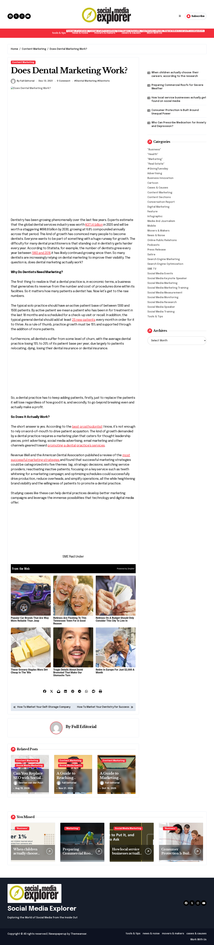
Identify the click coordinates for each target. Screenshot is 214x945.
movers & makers (106, 32)
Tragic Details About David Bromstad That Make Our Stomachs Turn (68, 672)
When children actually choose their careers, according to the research (175, 74)
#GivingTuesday (157, 168)
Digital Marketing (158, 207)
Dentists (104, 81)
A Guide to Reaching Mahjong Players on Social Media (71, 780)
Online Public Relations (162, 240)
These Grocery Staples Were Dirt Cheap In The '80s (29, 671)
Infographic (154, 216)
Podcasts (153, 245)
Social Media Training (161, 311)
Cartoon (152, 183)
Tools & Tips (155, 316)
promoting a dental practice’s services (76, 445)
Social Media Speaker (161, 307)
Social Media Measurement (165, 292)
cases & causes (133, 32)
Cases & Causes (157, 187)
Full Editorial (84, 726)
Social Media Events (71, 766)
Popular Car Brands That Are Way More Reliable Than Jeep (30, 619)
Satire (151, 254)
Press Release (156, 249)
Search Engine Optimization (165, 264)
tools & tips (60, 32)
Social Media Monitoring (162, 297)
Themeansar (78, 934)
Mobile (151, 226)
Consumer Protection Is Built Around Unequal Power (175, 112)
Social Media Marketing (29, 766)
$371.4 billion (94, 224)
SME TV (151, 269)
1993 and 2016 (41, 253)
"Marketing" (155, 159)
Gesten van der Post (31, 783)
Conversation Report (161, 202)
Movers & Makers (158, 230)
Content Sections (159, 197)
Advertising (154, 173)
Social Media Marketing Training (167, 288)
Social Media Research (162, 302)
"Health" (152, 154)
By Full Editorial (25, 81)
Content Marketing (23, 62)
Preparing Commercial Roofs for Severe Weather (177, 87)
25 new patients (83, 320)
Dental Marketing (86, 81)
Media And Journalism (161, 221)
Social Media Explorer (42, 909)
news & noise (81, 32)
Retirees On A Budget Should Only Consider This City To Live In (115, 619)
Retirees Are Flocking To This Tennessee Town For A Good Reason (69, 620)
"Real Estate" (156, 164)
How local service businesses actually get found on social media (178, 99)
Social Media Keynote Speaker (167, 278)
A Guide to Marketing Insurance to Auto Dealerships (115, 780)
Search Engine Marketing (163, 259)
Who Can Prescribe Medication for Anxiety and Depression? (178, 124)
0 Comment (63, 81)
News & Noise (156, 235)
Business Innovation (160, 178)
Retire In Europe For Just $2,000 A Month (115, 671)
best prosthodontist (87, 426)
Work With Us (154, 33)
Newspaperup (57, 934)
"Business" (154, 149)
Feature (152, 211)
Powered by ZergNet (125, 569)
